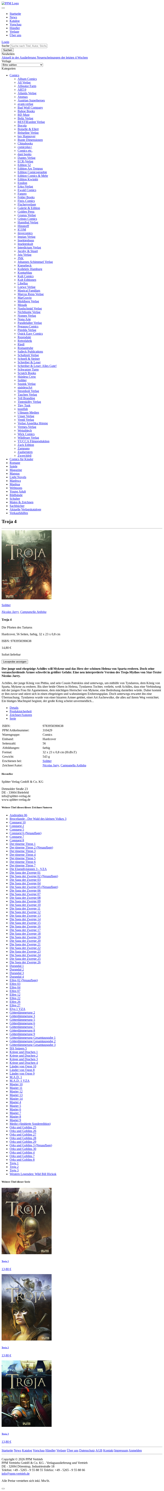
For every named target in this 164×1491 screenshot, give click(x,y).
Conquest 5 (17, 829)
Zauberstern (25, 452)
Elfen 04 (15, 987)
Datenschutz (87, 1450)
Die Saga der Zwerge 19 (25, 937)
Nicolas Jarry (10, 612)
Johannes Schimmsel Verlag (35, 262)
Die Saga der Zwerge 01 (25, 872)
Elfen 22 (15, 998)
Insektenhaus (26, 240)
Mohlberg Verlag (28, 301)
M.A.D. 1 (16, 1077)
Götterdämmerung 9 (22, 1034)
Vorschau (15, 24)
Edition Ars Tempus (30, 168)
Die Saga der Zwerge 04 (25, 883)
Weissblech (25, 430)
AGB (98, 1450)
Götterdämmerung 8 (22, 1030)
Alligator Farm (27, 86)
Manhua (15, 484)
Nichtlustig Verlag (29, 312)
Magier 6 (15, 1109)
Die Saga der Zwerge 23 (25, 951)
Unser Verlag (26, 416)
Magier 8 (15, 1116)
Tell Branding (26, 398)
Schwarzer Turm (28, 369)
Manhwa (15, 480)
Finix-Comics (26, 201)
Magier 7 (15, 1113)
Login (5, 42)
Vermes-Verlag (27, 427)
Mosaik (22, 305)
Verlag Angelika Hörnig (33, 423)
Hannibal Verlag (28, 222)
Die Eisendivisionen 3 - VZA (28, 869)
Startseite (15, 13)
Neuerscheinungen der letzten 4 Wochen (62, 57)
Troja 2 (14, 1166)
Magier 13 (16, 1095)
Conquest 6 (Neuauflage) (25, 833)
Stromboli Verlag (28, 391)
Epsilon (22, 183)
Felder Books (26, 197)
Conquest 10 (18, 822)
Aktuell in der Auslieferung (19, 57)
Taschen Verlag (27, 394)
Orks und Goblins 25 (23, 1127)
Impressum (121, 1450)
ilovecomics (25, 233)
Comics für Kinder (21, 459)
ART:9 (22, 89)
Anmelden (135, 1450)
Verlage (14, 31)
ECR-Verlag (25, 161)
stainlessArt (25, 387)
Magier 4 (15, 1102)
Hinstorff (23, 226)
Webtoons (16, 488)
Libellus (23, 283)
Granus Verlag (27, 215)
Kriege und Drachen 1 (24, 1052)
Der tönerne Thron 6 (23, 862)
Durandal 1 (17, 966)
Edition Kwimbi (28, 179)
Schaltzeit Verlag (28, 355)
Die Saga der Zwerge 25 (25, 958)
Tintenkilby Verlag (29, 401)
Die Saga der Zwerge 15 (25, 922)
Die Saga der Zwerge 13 (25, 915)
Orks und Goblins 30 (23, 1149)
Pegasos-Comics (28, 326)
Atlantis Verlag (27, 93)
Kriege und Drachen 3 (24, 1059)
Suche (5, 45)
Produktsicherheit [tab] (21, 711)
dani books (24, 154)
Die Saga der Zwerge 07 (25, 894)
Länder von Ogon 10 (23, 1066)
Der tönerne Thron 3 (23, 851)
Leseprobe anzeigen (14, 661)
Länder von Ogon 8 (22, 1070)
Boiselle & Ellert (28, 129)
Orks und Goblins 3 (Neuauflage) (31, 1145)
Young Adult (18, 491)
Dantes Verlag (26, 157)
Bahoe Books (26, 111)
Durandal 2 (17, 969)
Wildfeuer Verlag (28, 437)
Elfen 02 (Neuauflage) (24, 980)
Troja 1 (14, 1163)
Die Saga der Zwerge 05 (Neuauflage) (34, 887)
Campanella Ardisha (33, 612)
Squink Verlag (27, 384)
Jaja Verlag (24, 254)
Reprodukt (24, 337)
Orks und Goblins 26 (23, 1131)
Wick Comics (26, 434)
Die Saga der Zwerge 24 (25, 955)
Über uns (15, 35)
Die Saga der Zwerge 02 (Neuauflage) (34, 876)
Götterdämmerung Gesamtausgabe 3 (33, 1044)
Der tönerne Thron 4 (23, 854)
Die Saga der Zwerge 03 (25, 879)
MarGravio (25, 297)
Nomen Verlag (27, 315)
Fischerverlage (27, 204)
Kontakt (108, 1450)
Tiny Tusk (24, 405)
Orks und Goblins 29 (23, 1141)
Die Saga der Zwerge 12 (25, 912)
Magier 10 (16, 1084)
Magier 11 (16, 1088)
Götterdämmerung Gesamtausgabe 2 (33, 1041)
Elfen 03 (15, 983)
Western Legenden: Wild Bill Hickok (33, 1174)
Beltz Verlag (25, 118)
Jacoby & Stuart (28, 251)
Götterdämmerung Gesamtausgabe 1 (33, 1037)
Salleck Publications (30, 351)
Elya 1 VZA (17, 1009)
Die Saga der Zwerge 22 (25, 948)
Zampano (24, 448)
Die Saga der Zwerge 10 (25, 905)
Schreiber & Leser (29, 362)
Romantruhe (25, 348)
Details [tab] (14, 707)
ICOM (22, 229)
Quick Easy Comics (30, 333)
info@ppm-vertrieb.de (16, 1473)
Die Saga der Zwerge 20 (25, 940)
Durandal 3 (17, 973)
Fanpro (22, 193)
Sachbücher (17, 505)
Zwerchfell (24, 455)
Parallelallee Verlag (30, 323)
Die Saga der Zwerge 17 (25, 930)
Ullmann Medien (28, 412)
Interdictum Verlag (29, 247)
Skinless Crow (27, 376)
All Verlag (24, 82)
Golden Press (26, 211)
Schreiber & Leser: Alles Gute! (37, 366)
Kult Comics (26, 276)
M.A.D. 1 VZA (20, 1080)
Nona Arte (24, 319)
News (13, 17)
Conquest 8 (17, 840)
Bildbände (16, 495)
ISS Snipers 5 (18, 1048)
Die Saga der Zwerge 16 (25, 926)
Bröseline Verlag (28, 132)
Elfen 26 (15, 1001)
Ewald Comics (27, 190)
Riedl (21, 344)
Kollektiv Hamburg (30, 269)
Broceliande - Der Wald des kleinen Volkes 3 (38, 818)
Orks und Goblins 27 (23, 1134)
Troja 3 (14, 1170)
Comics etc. (25, 150)
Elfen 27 (15, 1005)
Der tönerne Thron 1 (23, 844)
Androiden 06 (18, 815)
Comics (14, 75)
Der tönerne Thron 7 (23, 865)
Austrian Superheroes (31, 100)
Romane (15, 462)
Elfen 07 (15, 991)
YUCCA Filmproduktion (33, 441)
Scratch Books (27, 373)
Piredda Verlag (27, 330)
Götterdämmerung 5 (22, 1019)
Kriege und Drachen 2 (24, 1055)
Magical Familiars (29, 290)
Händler (15, 28)
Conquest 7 (17, 836)
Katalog (15, 21)
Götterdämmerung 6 (22, 1023)
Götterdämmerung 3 (22, 1016)
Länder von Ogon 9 (22, 1073)
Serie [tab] (13, 718)
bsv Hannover (26, 136)
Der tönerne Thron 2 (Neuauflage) (31, 847)
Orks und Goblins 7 (22, 1156)
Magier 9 (15, 1120)
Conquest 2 (17, 826)
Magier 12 (16, 1091)
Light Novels (18, 477)
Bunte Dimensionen (30, 140)
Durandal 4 (17, 976)
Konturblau (25, 272)
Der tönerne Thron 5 (23, 858)
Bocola (22, 125)
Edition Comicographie (32, 172)
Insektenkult (25, 244)
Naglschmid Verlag (30, 308)
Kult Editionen (27, 279)
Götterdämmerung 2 (22, 1012)
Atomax (23, 96)
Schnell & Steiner (29, 358)
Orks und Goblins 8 (22, 1159)
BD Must (23, 114)
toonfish (23, 409)
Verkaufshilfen (19, 513)
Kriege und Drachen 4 (24, 1062)
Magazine (16, 470)
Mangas (15, 473)
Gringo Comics (27, 218)
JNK (21, 258)
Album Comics (27, 79)
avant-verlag (25, 104)
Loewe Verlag (26, 287)
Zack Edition (26, 445)
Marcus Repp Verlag (31, 294)
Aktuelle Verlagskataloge (25, 509)
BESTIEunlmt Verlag (31, 122)
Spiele (13, 466)
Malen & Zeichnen (21, 502)
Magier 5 (15, 1105)
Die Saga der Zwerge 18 (25, 933)
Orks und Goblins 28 (23, 1138)
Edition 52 (24, 165)
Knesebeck (25, 265)
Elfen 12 (15, 994)
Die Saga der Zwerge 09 (25, 901)
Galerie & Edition (29, 208)
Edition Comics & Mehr (33, 175)
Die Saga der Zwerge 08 (25, 897)
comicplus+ (25, 147)
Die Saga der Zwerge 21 (25, 944)
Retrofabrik (25, 340)
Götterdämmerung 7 (22, 1027)
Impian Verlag (26, 236)
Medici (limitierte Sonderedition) (30, 1123)
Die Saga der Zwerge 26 (25, 962)
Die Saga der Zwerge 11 (25, 908)
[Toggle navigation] (3, 8)
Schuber (15, 498)
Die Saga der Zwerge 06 (25, 890)
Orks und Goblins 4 (22, 1152)
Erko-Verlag (25, 186)
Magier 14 (16, 1098)
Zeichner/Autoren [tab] (21, 715)
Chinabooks (25, 143)
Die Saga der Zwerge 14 (25, 919)
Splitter (22, 380)
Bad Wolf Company (30, 107)
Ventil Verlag (26, 419)
